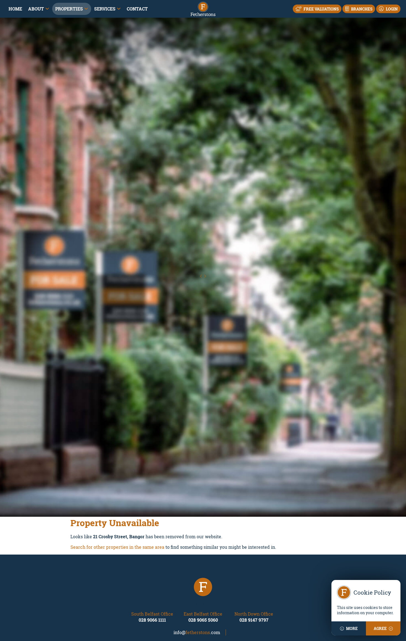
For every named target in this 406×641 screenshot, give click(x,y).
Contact (137, 9)
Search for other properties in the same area (117, 547)
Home (15, 9)
